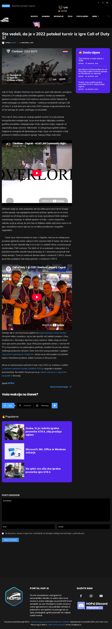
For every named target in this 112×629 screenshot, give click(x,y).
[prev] (48, 6)
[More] (55, 405)
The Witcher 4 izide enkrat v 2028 (91, 59)
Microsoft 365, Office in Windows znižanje (46, 451)
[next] (52, 6)
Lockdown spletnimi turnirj (14, 368)
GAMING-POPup (36, 368)
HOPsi (13, 42)
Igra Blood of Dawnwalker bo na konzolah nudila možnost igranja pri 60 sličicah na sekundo (93, 71)
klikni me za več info (57, 625)
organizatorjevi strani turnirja (52, 332)
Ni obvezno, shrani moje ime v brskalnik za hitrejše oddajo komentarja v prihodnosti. (45, 533)
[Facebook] (98, 3)
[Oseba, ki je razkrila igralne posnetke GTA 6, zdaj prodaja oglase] (14, 432)
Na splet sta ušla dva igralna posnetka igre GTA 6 (43, 470)
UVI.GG (64, 11)
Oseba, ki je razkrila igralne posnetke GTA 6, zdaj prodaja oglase (44, 431)
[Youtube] (107, 3)
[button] (108, 16)
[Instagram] (103, 3)
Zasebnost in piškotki (60, 622)
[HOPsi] (3, 43)
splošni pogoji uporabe (40, 622)
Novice (81, 63)
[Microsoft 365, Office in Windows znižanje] (14, 451)
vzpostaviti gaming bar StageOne (18, 354)
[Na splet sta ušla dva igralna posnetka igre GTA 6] (14, 471)
